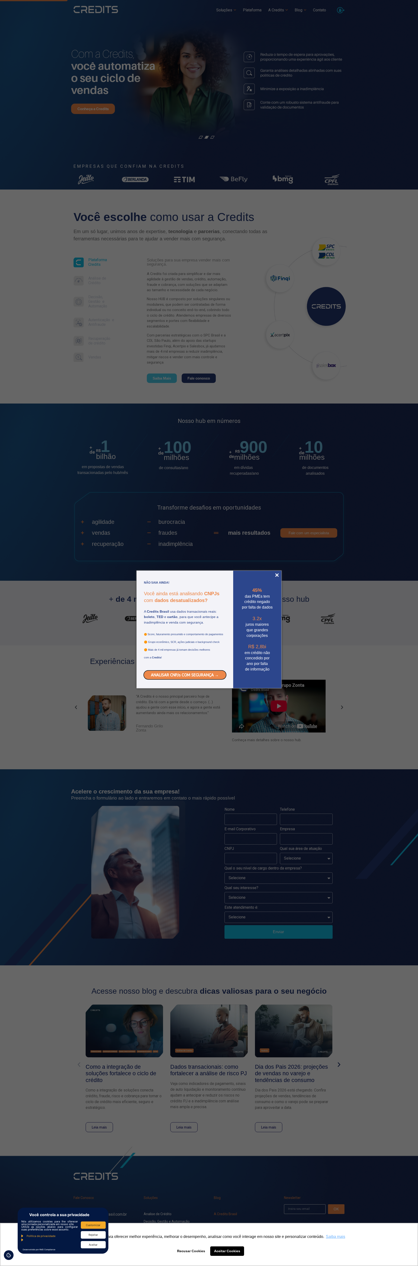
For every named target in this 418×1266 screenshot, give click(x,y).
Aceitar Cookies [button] (227, 1251)
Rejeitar (93, 1234)
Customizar (93, 1225)
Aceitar (93, 1244)
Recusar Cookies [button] (191, 1251)
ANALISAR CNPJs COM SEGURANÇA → (185, 674)
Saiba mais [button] (335, 1237)
